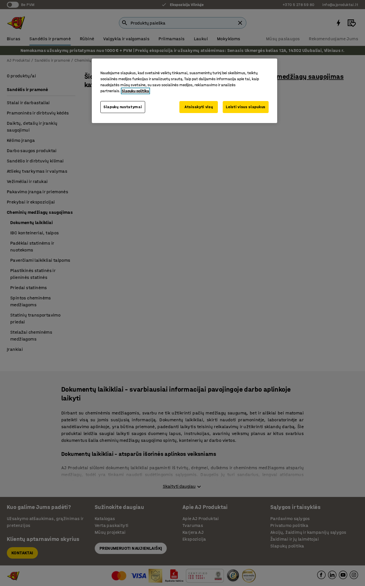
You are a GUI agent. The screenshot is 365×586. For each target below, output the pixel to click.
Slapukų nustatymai (123, 106)
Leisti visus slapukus (245, 106)
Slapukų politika (135, 90)
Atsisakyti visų (198, 106)
